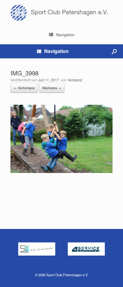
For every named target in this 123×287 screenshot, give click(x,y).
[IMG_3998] (61, 171)
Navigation (65, 34)
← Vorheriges (24, 88)
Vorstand (75, 79)
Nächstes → (51, 88)
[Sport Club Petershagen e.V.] (61, 12)
